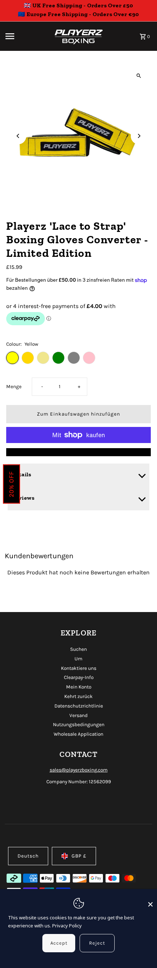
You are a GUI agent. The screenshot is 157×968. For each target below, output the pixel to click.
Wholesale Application (78, 734)
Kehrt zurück (78, 696)
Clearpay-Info (78, 677)
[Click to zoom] (139, 75)
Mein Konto (78, 687)
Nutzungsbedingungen (78, 724)
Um (78, 658)
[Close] (150, 901)
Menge (14, 386)
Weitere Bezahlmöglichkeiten (78, 452)
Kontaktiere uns (78, 668)
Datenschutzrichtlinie (78, 706)
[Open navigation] (24, 36)
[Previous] (18, 136)
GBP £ (79, 856)
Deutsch (28, 856)
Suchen (78, 649)
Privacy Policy (67, 925)
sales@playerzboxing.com (79, 770)
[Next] (139, 136)
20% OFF (11, 484)
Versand (78, 715)
